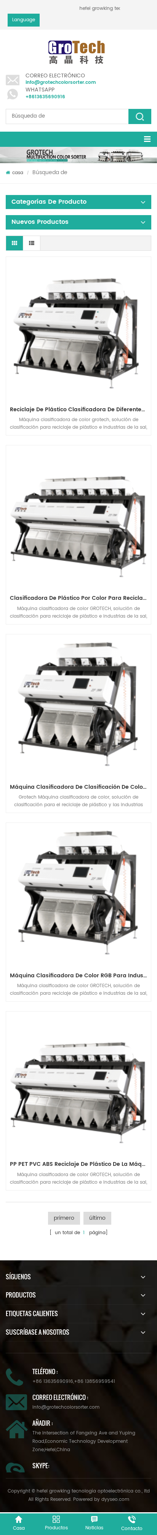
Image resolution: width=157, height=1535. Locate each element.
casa (17, 172)
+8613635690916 (45, 97)
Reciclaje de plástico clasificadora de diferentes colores (80, 409)
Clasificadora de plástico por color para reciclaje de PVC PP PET (80, 598)
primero (64, 1218)
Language (23, 20)
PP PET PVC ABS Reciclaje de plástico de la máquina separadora (80, 1164)
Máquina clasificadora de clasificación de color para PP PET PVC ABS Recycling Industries (80, 787)
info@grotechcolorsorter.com (61, 82)
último (97, 1218)
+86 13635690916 (52, 1381)
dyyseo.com (115, 1499)
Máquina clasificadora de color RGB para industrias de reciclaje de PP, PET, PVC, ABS (80, 975)
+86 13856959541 (94, 1381)
